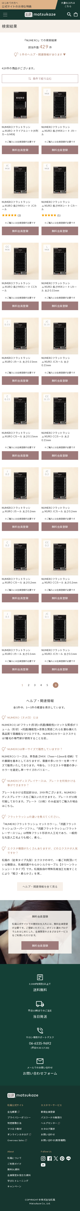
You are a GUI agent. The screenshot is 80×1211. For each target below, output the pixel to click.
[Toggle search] (69, 14)
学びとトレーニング (17, 1180)
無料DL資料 (13, 1169)
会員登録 (21, 141)
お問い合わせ (48, 1134)
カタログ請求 (48, 1128)
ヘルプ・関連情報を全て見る (40, 886)
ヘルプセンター (49, 1123)
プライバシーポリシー (19, 1117)
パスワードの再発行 (51, 1117)
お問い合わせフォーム (40, 1073)
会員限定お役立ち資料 (19, 1175)
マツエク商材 (14, 1128)
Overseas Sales (15, 1140)
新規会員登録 (48, 1111)
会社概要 (12, 1111)
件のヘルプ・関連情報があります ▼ (43, 54)
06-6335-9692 (40, 1043)
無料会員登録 (20, 150)
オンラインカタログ (17, 1134)
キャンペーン (14, 1186)
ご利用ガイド (14, 1163)
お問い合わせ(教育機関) (53, 1140)
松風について (14, 1158)
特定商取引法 (14, 1123)
